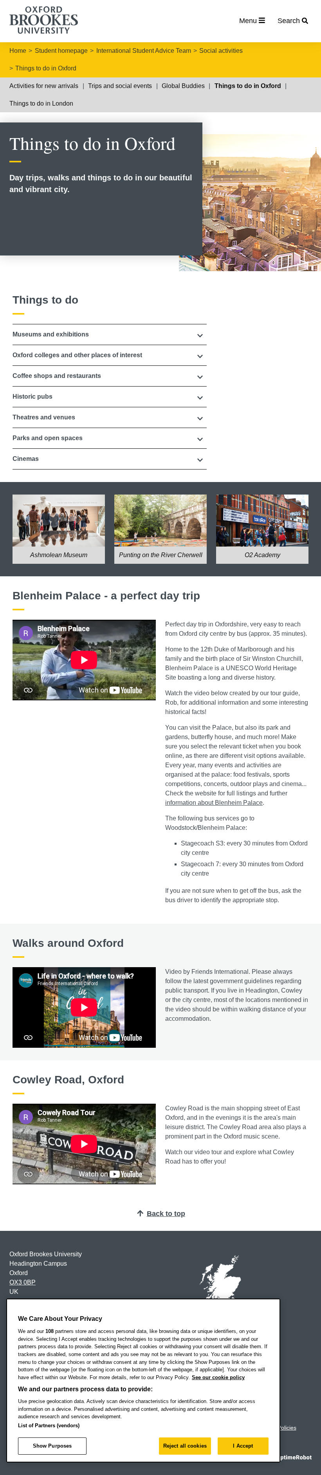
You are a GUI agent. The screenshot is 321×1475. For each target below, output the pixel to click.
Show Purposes (52, 1446)
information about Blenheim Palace (214, 802)
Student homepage (61, 50)
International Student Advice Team (143, 50)
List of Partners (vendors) (48, 1425)
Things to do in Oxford (45, 68)
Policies (287, 1428)
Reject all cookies (185, 1446)
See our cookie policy (218, 1377)
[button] (110, 334)
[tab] (110, 334)
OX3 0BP (22, 1282)
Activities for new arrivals (43, 86)
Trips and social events (120, 86)
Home (17, 50)
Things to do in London (41, 103)
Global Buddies (183, 86)
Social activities (221, 50)
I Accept (243, 1446)
